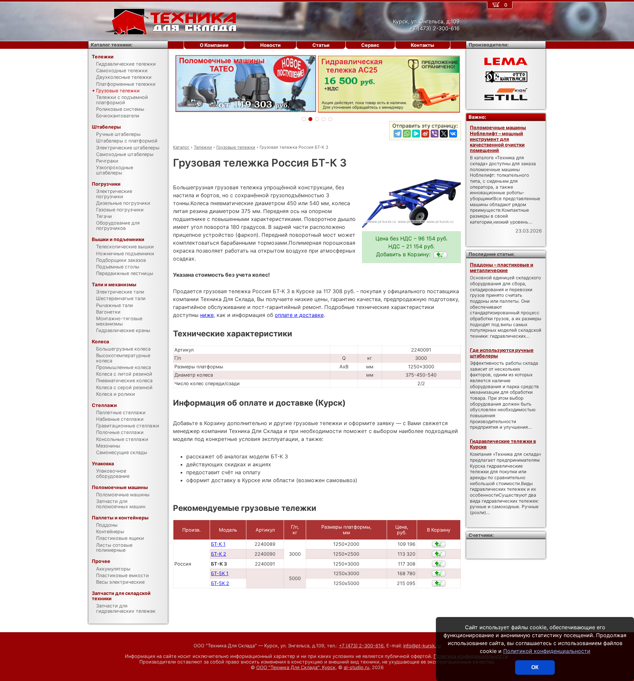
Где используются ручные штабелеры (502, 352)
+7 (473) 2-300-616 (361, 645)
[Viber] (435, 134)
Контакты (422, 45)
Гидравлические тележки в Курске (503, 443)
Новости (270, 45)
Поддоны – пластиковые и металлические (501, 267)
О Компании (214, 45)
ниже (207, 315)
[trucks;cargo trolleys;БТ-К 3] (440, 255)
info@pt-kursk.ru (421, 645)
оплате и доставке (299, 315)
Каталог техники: (111, 44)
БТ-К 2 (218, 554)
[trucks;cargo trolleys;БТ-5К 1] (438, 573)
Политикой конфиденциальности (546, 651)
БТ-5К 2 (220, 583)
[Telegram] (398, 134)
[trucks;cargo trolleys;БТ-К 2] (438, 554)
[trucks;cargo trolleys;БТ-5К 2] (438, 583)
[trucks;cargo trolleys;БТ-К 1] (438, 544)
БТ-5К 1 (220, 573)
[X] (444, 134)
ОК (535, 667)
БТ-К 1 (218, 544)
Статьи (321, 45)
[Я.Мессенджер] (416, 134)
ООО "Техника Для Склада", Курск (295, 667)
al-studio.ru (356, 667)
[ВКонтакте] (453, 134)
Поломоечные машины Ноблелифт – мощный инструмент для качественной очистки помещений (498, 139)
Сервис (370, 45)
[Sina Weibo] (425, 134)
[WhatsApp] (407, 134)
